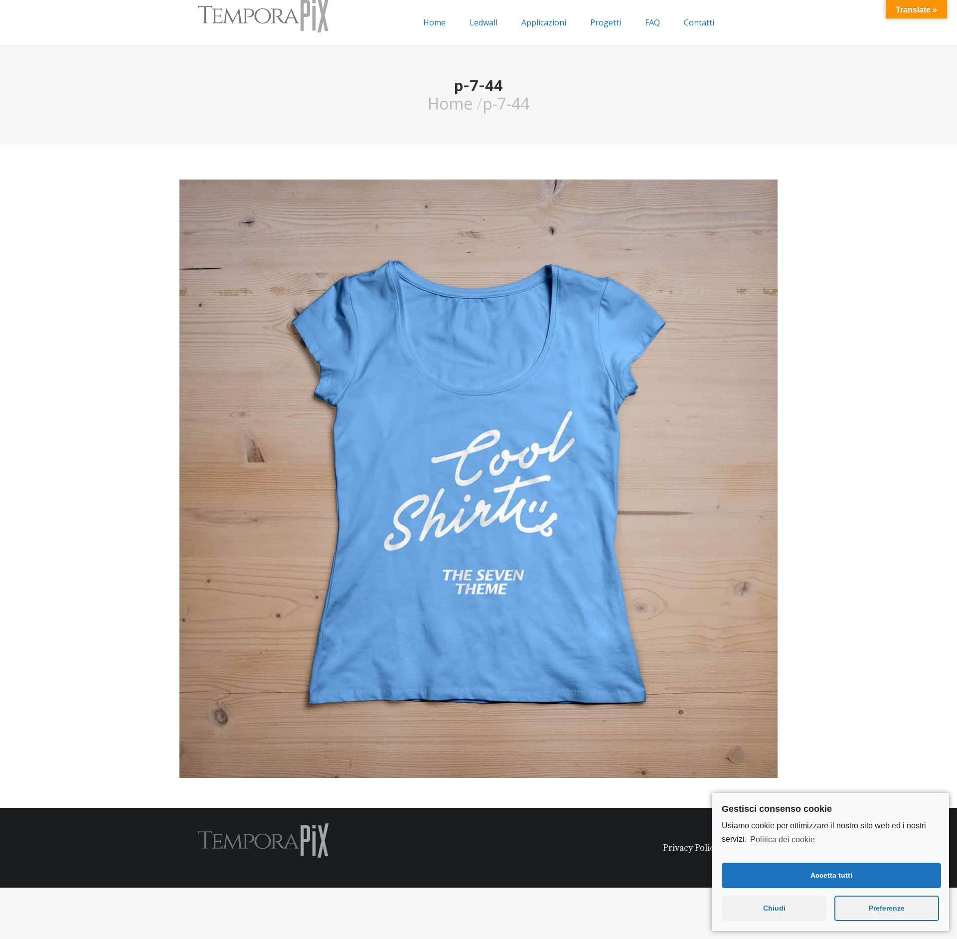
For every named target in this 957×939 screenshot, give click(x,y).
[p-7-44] (478, 479)
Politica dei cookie (782, 839)
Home (450, 103)
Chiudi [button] (774, 908)
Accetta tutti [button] (831, 875)
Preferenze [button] (887, 908)
